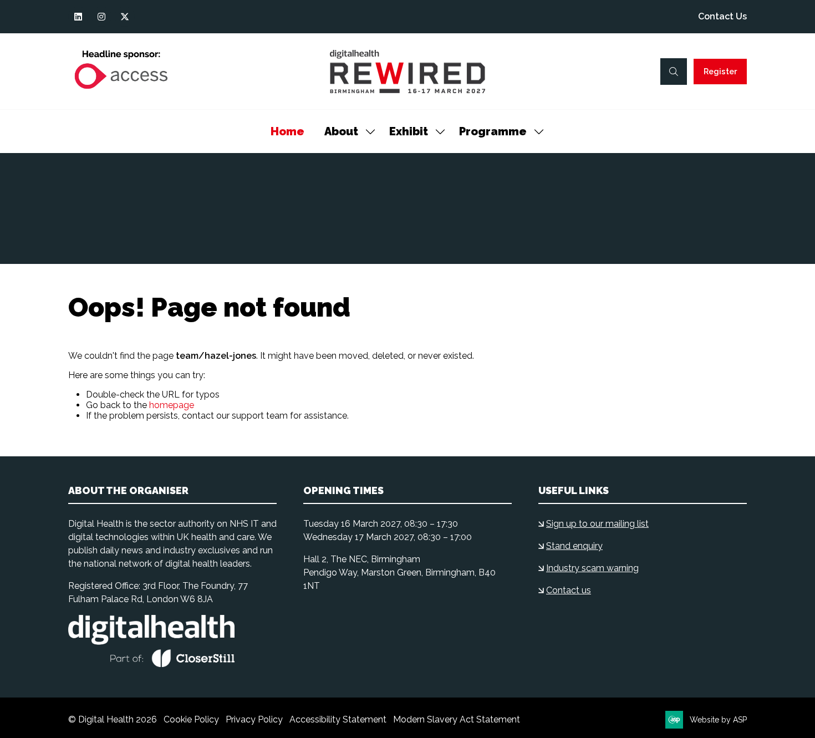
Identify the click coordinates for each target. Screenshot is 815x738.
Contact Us (722, 16)
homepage (171, 405)
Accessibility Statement (337, 719)
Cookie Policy (191, 719)
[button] (673, 71)
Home (287, 131)
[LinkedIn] (78, 17)
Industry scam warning (592, 568)
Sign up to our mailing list (597, 523)
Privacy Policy (254, 719)
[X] (125, 17)
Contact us (568, 590)
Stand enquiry (574, 546)
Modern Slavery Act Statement (456, 719)
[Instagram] (101, 17)
